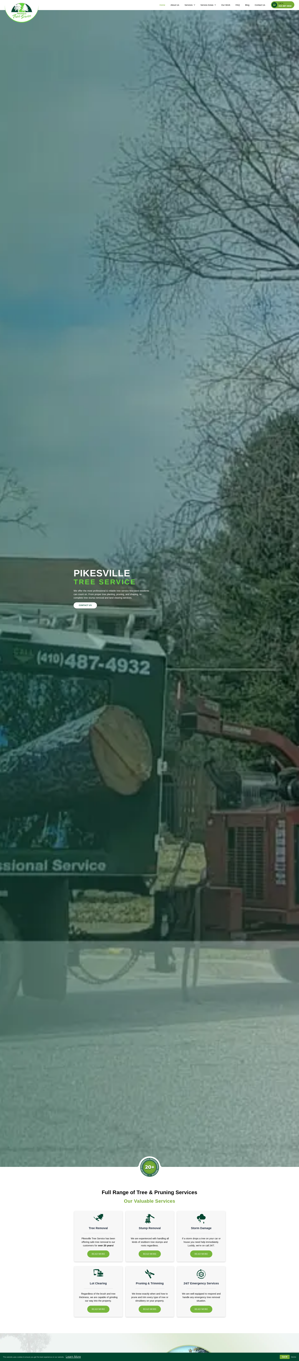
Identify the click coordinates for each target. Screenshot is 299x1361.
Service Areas (206, 5)
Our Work (225, 5)
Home (162, 5)
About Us (175, 5)
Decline (293, 1357)
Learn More (73, 1356)
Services (189, 5)
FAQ (238, 5)
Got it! (284, 1357)
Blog (247, 5)
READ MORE (98, 1254)
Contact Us (260, 5)
